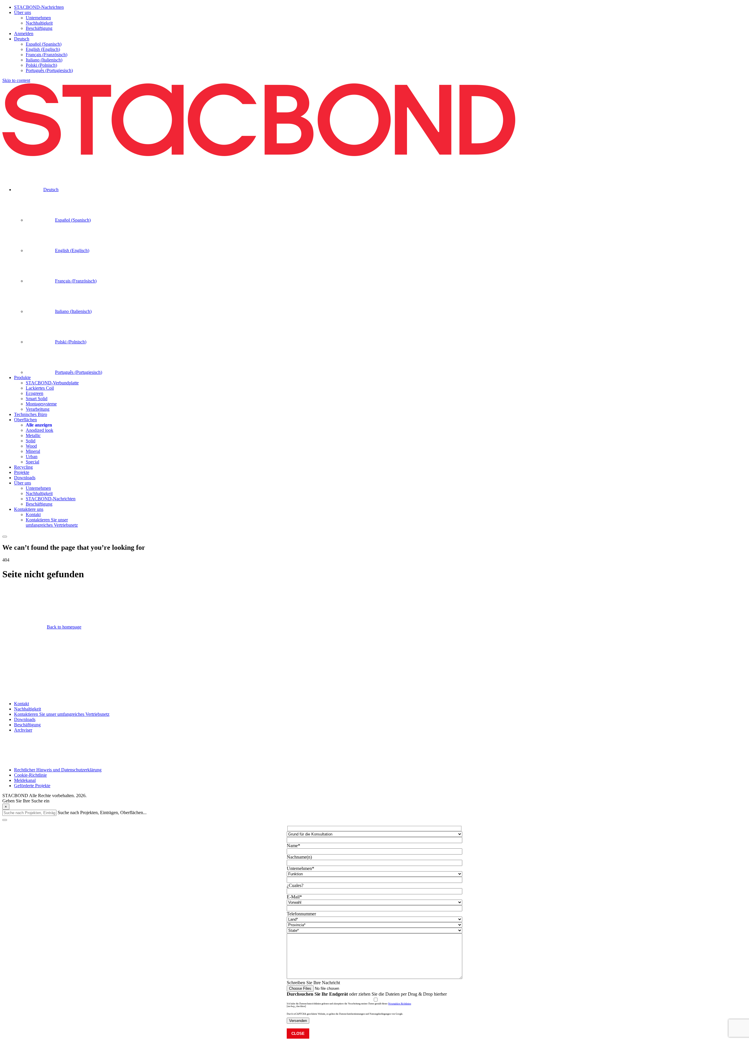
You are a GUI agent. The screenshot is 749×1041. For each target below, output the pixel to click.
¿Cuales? (295, 885)
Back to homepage (64, 626)
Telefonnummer (301, 913)
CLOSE (298, 1033)
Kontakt (21, 703)
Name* (293, 845)
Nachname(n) (299, 857)
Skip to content (16, 80)
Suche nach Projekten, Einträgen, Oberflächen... (102, 812)
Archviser (23, 729)
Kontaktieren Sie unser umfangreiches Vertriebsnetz (61, 714)
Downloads (24, 719)
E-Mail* (294, 896)
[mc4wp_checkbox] (296, 1006)
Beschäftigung (27, 724)
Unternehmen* (300, 868)
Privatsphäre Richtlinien (399, 1003)
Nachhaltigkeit (27, 708)
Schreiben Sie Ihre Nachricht (313, 982)
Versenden (298, 1020)
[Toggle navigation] (4, 536)
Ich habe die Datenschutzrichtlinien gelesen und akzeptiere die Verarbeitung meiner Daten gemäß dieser (349, 1003)
